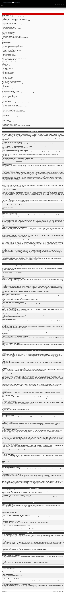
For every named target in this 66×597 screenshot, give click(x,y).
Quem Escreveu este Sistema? (8, 121)
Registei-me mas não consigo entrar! (9, 23)
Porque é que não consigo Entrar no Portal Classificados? (13, 16)
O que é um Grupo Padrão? (7, 85)
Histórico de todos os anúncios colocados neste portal (9, 5)
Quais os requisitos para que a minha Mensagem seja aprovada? (14, 58)
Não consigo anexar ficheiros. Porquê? (9, 52)
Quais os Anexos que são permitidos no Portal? (11, 116)
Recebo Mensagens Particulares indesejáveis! (10, 91)
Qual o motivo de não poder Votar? (8, 51)
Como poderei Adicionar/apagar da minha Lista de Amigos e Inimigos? (15, 97)
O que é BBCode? (5, 63)
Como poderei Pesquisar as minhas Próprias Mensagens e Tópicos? (15, 106)
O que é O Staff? (5, 86)
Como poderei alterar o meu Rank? (8, 38)
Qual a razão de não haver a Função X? (9, 124)
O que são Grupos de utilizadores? (8, 79)
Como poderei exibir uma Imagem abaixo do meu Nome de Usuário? (15, 37)
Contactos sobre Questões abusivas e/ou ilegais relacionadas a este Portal (16, 125)
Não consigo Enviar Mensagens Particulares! (10, 90)
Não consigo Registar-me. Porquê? (8, 27)
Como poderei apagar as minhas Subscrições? (11, 112)
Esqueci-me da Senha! (6, 22)
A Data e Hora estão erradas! (7, 33)
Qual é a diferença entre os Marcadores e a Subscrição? (12, 110)
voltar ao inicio (4, 591)
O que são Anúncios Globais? (7, 68)
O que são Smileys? (6, 65)
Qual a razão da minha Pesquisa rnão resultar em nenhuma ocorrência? (15, 102)
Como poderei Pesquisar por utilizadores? (10, 105)
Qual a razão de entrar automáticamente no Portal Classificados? (14, 19)
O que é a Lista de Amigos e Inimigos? (9, 96)
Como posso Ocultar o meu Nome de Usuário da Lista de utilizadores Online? (16, 20)
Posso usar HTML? (5, 64)
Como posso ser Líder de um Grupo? (9, 82)
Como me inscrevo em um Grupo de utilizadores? (11, 81)
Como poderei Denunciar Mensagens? (9, 55)
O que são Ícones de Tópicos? (8, 73)
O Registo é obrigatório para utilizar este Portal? (11, 18)
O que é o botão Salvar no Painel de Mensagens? (11, 56)
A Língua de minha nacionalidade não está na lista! (11, 36)
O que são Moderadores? (7, 78)
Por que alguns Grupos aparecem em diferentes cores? (12, 83)
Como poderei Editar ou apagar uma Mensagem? (11, 45)
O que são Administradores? (7, 77)
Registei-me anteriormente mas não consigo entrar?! (12, 24)
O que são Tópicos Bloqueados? (8, 72)
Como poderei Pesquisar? (7, 101)
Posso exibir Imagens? (6, 67)
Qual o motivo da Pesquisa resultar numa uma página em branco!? (14, 104)
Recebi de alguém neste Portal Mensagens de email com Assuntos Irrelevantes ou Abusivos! (19, 92)
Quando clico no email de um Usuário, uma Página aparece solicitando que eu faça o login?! (19, 40)
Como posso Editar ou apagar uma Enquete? (10, 49)
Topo (3, 140)
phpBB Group (30, 569)
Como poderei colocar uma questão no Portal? (10, 43)
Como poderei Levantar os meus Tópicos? (10, 59)
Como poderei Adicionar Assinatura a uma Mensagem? (12, 46)
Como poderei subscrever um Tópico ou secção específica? (13, 111)
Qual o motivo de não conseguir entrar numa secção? (12, 50)
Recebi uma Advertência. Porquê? (8, 54)
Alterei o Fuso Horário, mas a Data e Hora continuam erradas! (13, 34)
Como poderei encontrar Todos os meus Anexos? (11, 118)
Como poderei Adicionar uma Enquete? (9, 47)
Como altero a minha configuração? (8, 32)
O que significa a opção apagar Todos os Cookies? (11, 28)
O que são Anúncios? (6, 69)
